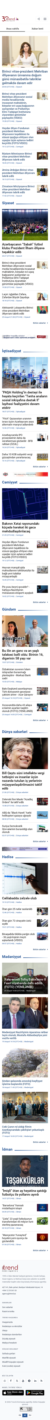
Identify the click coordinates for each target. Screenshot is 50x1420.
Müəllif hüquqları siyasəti (12, 1362)
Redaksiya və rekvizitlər (12, 1326)
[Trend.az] (10, 18)
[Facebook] (10, 1380)
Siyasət (8, 203)
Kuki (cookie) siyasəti (11, 1366)
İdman (7, 1149)
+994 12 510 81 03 (9, 1290)
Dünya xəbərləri (14, 732)
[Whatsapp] (4, 1380)
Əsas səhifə (12, 28)
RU (30, 1415)
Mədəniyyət (11, 957)
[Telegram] (29, 1380)
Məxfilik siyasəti (9, 1358)
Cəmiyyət (9, 482)
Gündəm (9, 609)
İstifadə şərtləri (8, 1353)
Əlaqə (4, 1330)
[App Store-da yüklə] (13, 1392)
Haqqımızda (7, 1322)
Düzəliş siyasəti (8, 1339)
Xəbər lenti (37, 28)
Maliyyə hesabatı (9, 1343)
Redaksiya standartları (12, 1334)
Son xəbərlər (7, 1307)
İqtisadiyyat (11, 351)
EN (20, 1415)
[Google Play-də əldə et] (35, 1392)
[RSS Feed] (41, 1380)
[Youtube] (23, 1380)
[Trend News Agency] (10, 1268)
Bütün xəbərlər (39, 323)
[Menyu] (45, 19)
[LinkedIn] (35, 1380)
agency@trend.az (9, 1294)
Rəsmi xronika (8, 1311)
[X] (16, 1380)
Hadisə (7, 857)
